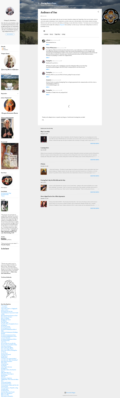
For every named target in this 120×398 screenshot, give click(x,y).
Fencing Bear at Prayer (48, 3)
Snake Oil (3, 376)
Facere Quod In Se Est (6, 328)
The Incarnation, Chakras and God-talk (9, 385)
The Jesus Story (4, 386)
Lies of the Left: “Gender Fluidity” (8, 358)
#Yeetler (43, 164)
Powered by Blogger (70, 392)
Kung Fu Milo (4, 357)
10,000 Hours (4, 307)
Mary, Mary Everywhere (6, 361)
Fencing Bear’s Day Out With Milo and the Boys (53, 180)
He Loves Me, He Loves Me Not (8, 343)
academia (46, 34)
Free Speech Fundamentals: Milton (8, 339)
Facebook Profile (5, 194)
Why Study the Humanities (7, 396)
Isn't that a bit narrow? (6, 354)
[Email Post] (44, 31)
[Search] (101, 3)
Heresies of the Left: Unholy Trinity (9, 344)
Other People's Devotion (6, 367)
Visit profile (10, 34)
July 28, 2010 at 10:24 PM (57, 72)
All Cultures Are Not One (6, 311)
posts (63, 24)
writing (63, 34)
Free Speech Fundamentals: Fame (8, 335)
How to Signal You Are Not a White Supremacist (53, 196)
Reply (47, 44)
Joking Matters (4, 356)
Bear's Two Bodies (5, 318)
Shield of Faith (4, 375)
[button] (98, 12)
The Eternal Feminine (6, 382)
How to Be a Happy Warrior (7, 349)
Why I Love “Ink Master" (6, 393)
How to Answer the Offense (7, 347)
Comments (5, 49)
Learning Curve (45, 148)
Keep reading (94, 143)
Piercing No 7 (4, 368)
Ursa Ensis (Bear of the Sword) (7, 392)
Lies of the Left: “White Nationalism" (9, 360)
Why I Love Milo (45, 131)
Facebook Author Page (6, 193)
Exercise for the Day (5, 326)
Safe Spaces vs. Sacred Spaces (7, 374)
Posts (4, 48)
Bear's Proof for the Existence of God (9, 315)
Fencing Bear (49, 60)
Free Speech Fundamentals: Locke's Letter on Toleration (9, 337)
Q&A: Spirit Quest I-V (6, 372)
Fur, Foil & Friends (5, 340)
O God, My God (4, 364)
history (51, 34)
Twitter (3, 196)
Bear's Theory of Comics (6, 317)
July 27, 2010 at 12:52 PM (55, 40)
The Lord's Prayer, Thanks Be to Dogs (9, 388)
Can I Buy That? (4, 322)
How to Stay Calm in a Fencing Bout (9, 350)
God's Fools (3, 342)
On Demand (3, 365)
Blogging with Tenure (6, 319)
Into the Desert (4, 353)
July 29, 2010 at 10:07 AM (57, 90)
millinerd (48, 40)
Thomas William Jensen (51, 47)
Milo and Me (4, 363)
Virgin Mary (57, 34)
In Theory (3, 351)
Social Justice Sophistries (6, 378)
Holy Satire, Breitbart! (6, 346)
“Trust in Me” (4, 306)
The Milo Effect (4, 389)
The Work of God (5, 390)
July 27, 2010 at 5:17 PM (61, 47)
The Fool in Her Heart (6, 383)
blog (61, 24)
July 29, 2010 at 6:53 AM (56, 80)
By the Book (3, 321)
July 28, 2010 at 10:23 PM (57, 60)
